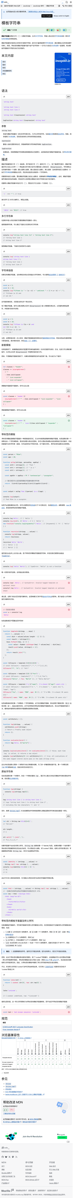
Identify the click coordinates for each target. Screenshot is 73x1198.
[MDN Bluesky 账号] (6, 1162)
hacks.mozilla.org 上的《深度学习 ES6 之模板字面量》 (24, 1100)
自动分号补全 (47, 599)
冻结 (14, 770)
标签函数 (57, 46)
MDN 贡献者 (34, 1124)
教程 (49, 1181)
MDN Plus (5, 1185)
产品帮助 (5, 1188)
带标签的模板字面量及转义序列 (17, 926)
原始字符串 (7, 774)
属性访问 (54, 508)
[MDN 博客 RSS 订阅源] (16, 1162)
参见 (4, 74)
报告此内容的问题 (29, 1127)
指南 (49, 1178)
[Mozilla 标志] (8, 1195)
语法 (4, 62)
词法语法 (8, 1094)
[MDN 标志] (5, 1153)
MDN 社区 (28, 1171)
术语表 (50, 1185)
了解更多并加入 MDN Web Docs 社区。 (41, 12)
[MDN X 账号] (9, 1162)
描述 (4, 65)
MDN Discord (29, 1181)
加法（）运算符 (32, 341)
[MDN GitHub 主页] (3, 1162)
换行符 (51, 134)
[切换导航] (71, 2)
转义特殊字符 (15, 781)
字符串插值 (58, 36)
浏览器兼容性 (7, 71)
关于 (3, 1171)
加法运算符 (53, 275)
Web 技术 (51, 1171)
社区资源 (28, 1175)
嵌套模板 (6, 345)
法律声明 (41, 1195)
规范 (4, 68)
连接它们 (62, 275)
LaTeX (56, 965)
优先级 (32, 508)
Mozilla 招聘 (6, 1178)
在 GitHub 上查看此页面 (11, 1127)
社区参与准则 (51, 1195)
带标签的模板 (8, 434)
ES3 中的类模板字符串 (13, 1097)
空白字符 (61, 134)
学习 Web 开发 (53, 1175)
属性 (5, 770)
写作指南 (28, 1178)
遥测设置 (31, 1195)
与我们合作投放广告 (8, 1181)
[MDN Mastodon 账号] (13, 1162)
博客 (3, 1175)
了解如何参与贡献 (9, 1119)
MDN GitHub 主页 (31, 1185)
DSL (48, 965)
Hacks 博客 (52, 1188)
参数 (4, 126)
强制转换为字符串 (49, 338)
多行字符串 (39, 36)
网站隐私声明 (20, 1195)
